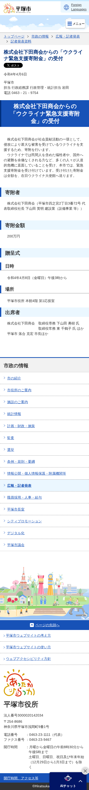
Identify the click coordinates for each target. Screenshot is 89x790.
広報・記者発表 (68, 36)
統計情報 (14, 414)
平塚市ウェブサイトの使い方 (28, 647)
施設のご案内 (17, 402)
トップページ (14, 36)
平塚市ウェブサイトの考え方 (28, 635)
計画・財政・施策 (21, 426)
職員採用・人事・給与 (24, 497)
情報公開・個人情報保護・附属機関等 (36, 473)
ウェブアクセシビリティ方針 (28, 659)
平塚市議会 (15, 545)
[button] (68, 781)
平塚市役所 (21, 704)
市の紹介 (14, 378)
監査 (10, 438)
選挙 (10, 450)
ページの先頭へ (47, 625)
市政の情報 (40, 36)
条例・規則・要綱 (21, 462)
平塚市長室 (15, 509)
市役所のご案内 (19, 390)
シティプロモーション (24, 521)
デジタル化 (15, 533)
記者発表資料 (21, 41)
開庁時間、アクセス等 (21, 778)
